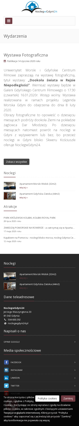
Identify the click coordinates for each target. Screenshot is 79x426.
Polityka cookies (47, 398)
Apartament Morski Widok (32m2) (37, 183)
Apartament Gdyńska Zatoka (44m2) (39, 193)
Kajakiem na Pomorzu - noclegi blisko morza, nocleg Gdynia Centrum (39, 237)
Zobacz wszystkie (16, 161)
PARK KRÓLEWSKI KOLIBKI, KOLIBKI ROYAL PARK (30, 217)
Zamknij (68, 398)
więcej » (23, 187)
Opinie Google (12, 341)
